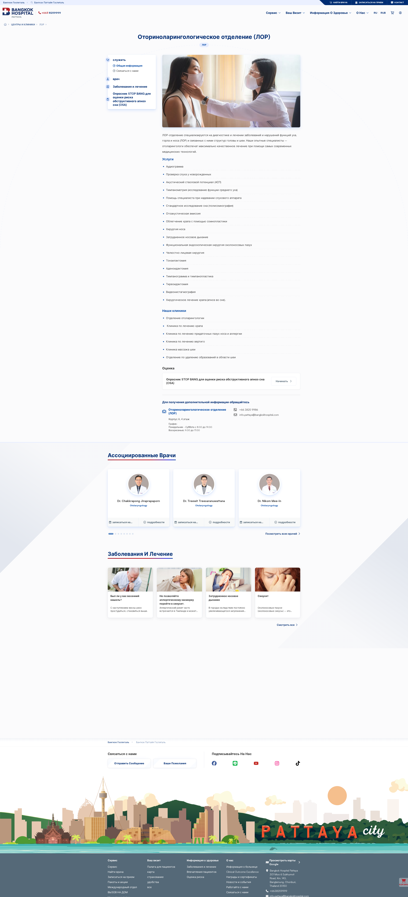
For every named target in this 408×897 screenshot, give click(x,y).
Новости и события (238, 882)
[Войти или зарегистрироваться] (400, 13)
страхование (155, 877)
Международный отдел (122, 887)
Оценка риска (195, 877)
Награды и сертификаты (241, 877)
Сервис (112, 866)
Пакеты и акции (118, 882)
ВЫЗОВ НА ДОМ (118, 892)
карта (150, 871)
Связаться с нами (237, 892)
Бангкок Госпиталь (118, 742)
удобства (153, 882)
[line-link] (235, 763)
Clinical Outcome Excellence (242, 871)
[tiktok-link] (297, 763)
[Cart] (392, 13)
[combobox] (166, 2)
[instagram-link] (277, 763)
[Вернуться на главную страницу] (18, 13)
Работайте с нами (237, 887)
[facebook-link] (214, 763)
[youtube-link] (256, 763)
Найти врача (116, 871)
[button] (379, 13)
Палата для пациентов (161, 866)
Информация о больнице (241, 866)
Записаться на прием (121, 877)
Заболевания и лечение (201, 866)
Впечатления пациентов (201, 871)
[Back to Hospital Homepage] (5, 24)
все (149, 887)
